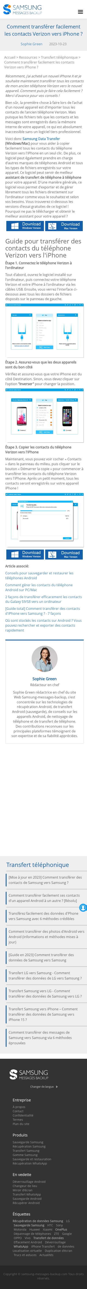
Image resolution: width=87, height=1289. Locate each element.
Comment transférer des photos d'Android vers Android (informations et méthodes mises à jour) (46, 936)
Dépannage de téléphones (32, 1234)
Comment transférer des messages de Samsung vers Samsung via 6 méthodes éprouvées (40, 1037)
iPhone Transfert (43, 1246)
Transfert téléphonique (59, 57)
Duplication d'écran (58, 1251)
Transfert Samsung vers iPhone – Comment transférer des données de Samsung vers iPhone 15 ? (43, 1014)
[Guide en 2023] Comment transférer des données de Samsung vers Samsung (41, 958)
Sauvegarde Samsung (28, 1142)
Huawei (34, 1229)
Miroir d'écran (23, 1190)
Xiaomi (47, 1229)
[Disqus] (44, 802)
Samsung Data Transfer (41, 138)
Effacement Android (28, 1242)
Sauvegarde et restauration (32, 1159)
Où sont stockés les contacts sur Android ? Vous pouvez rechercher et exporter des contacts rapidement (43, 625)
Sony (59, 1225)
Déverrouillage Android (29, 1182)
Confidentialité (23, 1115)
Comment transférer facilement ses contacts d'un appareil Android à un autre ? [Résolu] (44, 898)
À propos (19, 1107)
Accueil (9, 57)
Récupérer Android (26, 1203)
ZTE (56, 1234)
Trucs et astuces (25, 1255)
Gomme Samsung (25, 1155)
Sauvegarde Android (27, 1199)
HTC (50, 1225)
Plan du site (21, 1124)
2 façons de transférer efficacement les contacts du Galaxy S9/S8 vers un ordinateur (43, 599)
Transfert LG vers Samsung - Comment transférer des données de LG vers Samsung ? (45, 976)
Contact (18, 1111)
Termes (18, 1120)
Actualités (46, 1255)
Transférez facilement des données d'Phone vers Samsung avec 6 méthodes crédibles (43, 916)
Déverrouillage (55, 1242)
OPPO (18, 1238)
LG (68, 1221)
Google (67, 1234)
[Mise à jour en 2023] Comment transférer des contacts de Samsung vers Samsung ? (45, 880)
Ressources (28, 57)
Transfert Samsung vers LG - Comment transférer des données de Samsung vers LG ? (45, 994)
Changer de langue (42, 1086)
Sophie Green (31, 44)
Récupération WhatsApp (30, 1163)
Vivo (27, 1238)
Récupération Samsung (29, 1146)
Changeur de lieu (25, 1186)
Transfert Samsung (26, 1151)
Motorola (20, 1229)
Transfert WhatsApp (27, 1194)
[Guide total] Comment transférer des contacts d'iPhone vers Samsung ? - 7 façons (42, 611)
